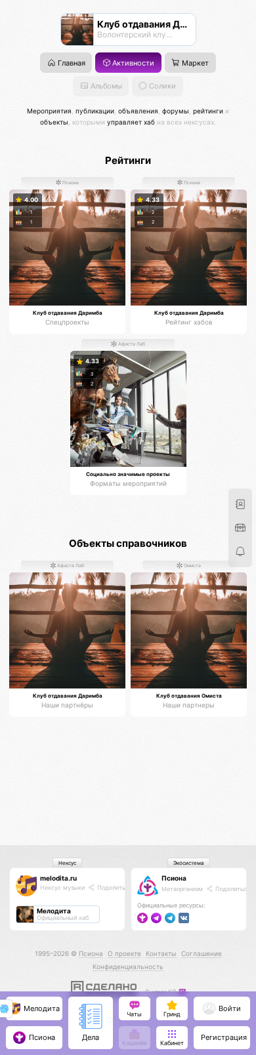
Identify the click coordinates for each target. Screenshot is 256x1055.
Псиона (70, 183)
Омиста (191, 566)
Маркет (194, 63)
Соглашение (201, 953)
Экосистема (188, 863)
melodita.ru (58, 878)
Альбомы (105, 86)
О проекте (124, 953)
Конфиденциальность (128, 966)
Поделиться (113, 887)
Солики (161, 86)
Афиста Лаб (131, 345)
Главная (70, 63)
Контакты (161, 953)
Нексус (67, 863)
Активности (132, 63)
